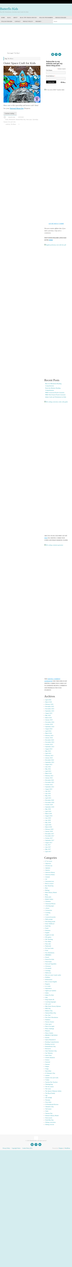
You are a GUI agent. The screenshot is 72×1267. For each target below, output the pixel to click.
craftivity (8, 124)
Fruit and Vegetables (50, 964)
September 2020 (49, 807)
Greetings (47, 970)
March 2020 (48, 813)
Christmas (48, 901)
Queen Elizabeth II (50, 1039)
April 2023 (48, 753)
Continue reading (9, 113)
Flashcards (48, 946)
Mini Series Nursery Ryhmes (53, 1006)
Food (46, 950)
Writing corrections (50, 1122)
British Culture (49, 899)
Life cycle (48, 1004)
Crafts (6, 119)
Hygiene (47, 984)
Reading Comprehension (52, 1042)
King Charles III (49, 999)
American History (50, 872)
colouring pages (49, 906)
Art (46, 879)
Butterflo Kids (9, 9)
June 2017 (48, 847)
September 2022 (49, 762)
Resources (48, 1048)
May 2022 (48, 769)
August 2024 (48, 728)
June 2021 (48, 793)
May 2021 (48, 795)
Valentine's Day (49, 1106)
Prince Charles (49, 1033)
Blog (46, 894)
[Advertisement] (36, 37)
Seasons (47, 1064)
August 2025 (48, 713)
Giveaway (48, 966)
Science (47, 1060)
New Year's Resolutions (51, 1017)
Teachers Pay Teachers (51, 1082)
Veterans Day (49, 1113)
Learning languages (50, 1002)
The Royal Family (50, 1093)
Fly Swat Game (49, 948)
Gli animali (48, 968)
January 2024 (49, 737)
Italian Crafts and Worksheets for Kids (55, 397)
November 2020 (49, 802)
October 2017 (49, 838)
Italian (47, 993)
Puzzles (47, 1037)
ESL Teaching (49, 939)
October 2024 (49, 724)
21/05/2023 (21, 117)
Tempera (61, 1148)
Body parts (48, 897)
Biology (47, 890)
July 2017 (48, 844)
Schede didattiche (50, 1057)
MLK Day (48, 1008)
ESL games (48, 937)
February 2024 (49, 735)
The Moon (13, 124)
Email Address (50, 76)
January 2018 (49, 831)
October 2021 (49, 784)
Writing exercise (49, 1124)
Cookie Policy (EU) (27, 1148)
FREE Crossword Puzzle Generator (54, 392)
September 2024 (49, 726)
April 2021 (48, 798)
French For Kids (49, 959)
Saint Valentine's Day (51, 1051)
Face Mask (48, 941)
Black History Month (51, 892)
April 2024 (48, 731)
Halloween (48, 972)
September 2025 (49, 711)
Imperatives (48, 988)
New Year (47, 1015)
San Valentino (49, 1053)
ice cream (47, 986)
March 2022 (48, 773)
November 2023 (49, 742)
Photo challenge (49, 1028)
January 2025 (49, 720)
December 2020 (49, 800)
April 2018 (48, 824)
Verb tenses (48, 1109)
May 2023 (48, 751)
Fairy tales (48, 944)
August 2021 (48, 789)
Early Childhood (49, 923)
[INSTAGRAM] (52, 54)
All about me (48, 865)
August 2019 (48, 816)
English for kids (49, 935)
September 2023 (49, 746)
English (47, 932)
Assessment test (49, 881)
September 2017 (49, 840)
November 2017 (49, 836)
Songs (47, 1068)
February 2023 (49, 755)
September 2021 (49, 786)
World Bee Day (49, 1120)
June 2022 (48, 766)
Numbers (47, 1019)
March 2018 (48, 827)
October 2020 (49, 804)
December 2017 (49, 833)
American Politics (50, 874)
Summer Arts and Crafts (10, 122)
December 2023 (49, 740)
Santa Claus (48, 1055)
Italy (46, 997)
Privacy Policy (6, 1148)
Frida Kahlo (48, 961)
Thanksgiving (49, 1084)
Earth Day (48, 926)
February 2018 (49, 829)
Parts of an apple (49, 1026)
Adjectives (48, 863)
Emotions (47, 930)
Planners (47, 1030)
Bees (46, 888)
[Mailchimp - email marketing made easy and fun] (63, 83)
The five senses (49, 1086)
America (47, 870)
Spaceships (35, 119)
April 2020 (48, 811)
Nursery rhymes (49, 1022)
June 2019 (48, 818)
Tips (46, 1095)
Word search (48, 1118)
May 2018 (48, 822)
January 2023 (49, 758)
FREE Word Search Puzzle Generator (55, 394)
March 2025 (48, 717)
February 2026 (49, 704)
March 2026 (48, 702)
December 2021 (49, 780)
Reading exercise (50, 1044)
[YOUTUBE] (59, 54)
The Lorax (48, 1088)
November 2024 (49, 722)
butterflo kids (11, 117)
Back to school (49, 883)
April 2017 (48, 851)
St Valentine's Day (50, 1073)
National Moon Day (20, 119)
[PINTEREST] (56, 54)
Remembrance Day (50, 1046)
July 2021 (48, 791)
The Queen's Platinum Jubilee (53, 1091)
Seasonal (47, 1062)
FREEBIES (48, 955)
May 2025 (48, 715)
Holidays (47, 977)
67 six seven (48, 861)
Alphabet (47, 868)
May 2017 (48, 849)
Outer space (29, 119)
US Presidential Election (51, 1104)
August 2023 (48, 749)
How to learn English (51, 981)
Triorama (47, 1100)
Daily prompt (49, 919)
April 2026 (48, 700)
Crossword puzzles (50, 917)
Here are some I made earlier (53, 975)
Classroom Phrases (50, 903)
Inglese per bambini (50, 990)
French (47, 957)
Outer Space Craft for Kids (20, 63)
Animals (47, 877)
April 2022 (48, 771)
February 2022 (49, 775)
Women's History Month (52, 1115)
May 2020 (48, 809)
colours (47, 908)
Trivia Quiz (48, 1102)
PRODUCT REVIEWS (51, 1035)
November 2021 (49, 782)
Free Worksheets (49, 952)
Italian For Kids (49, 995)
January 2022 (49, 778)
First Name (49, 70)
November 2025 (49, 708)
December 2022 (49, 760)
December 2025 (49, 706)
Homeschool (12, 119)
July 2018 (48, 820)
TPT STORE (48, 1097)
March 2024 (48, 733)
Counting (47, 912)
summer (47, 1075)
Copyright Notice (16, 1148)
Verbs (46, 1111)
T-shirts (47, 1080)
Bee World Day (49, 886)
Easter (47, 928)
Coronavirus (48, 910)
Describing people (50, 921)
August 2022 (48, 764)
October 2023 (49, 744)
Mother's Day (49, 1010)
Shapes (47, 1066)
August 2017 (48, 842)
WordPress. (67, 1148)
